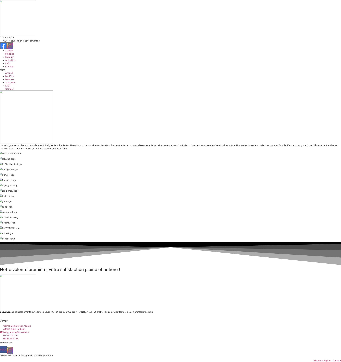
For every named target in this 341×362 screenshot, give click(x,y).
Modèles (9, 53)
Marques (9, 57)
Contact (9, 66)
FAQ (7, 63)
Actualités (10, 60)
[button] (170, 69)
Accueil (9, 50)
